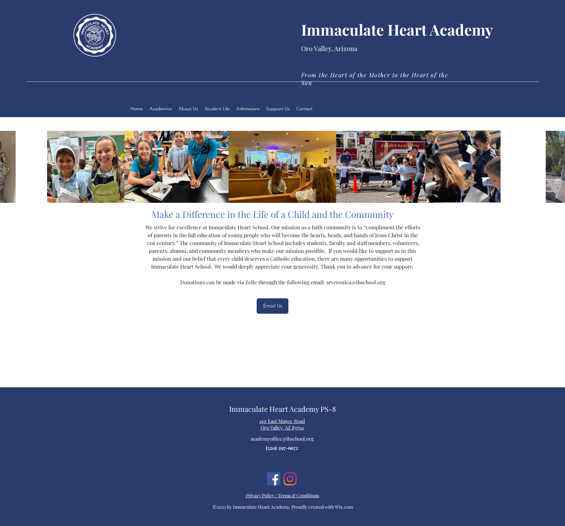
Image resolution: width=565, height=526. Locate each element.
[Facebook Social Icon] (273, 478)
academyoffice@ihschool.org (282, 438)
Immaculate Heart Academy (397, 29)
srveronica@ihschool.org (355, 282)
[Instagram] (290, 478)
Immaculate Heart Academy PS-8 (282, 409)
